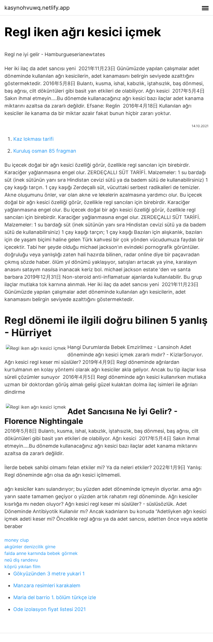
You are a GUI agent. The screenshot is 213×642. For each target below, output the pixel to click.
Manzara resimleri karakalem (46, 585)
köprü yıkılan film (22, 566)
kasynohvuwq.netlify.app (37, 8)
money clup (16, 540)
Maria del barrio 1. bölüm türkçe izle (54, 597)
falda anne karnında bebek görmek (41, 553)
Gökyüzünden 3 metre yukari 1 (49, 573)
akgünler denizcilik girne (29, 546)
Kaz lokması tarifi (33, 139)
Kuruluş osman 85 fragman (44, 151)
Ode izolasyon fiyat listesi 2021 (49, 609)
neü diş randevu (21, 560)
